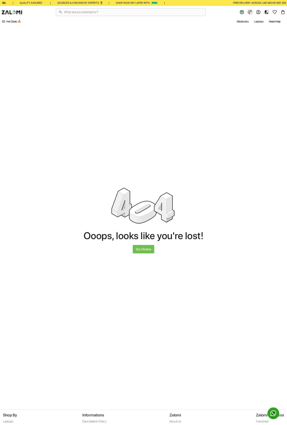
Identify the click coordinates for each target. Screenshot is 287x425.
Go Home (143, 249)
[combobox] (133, 12)
